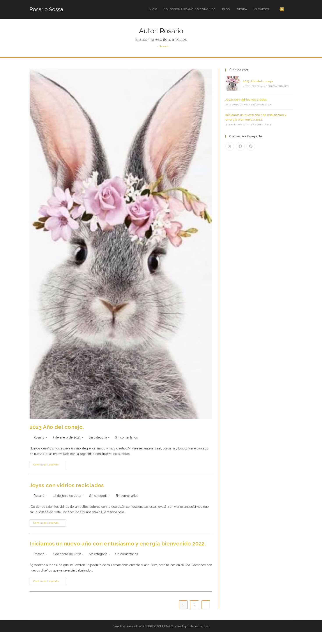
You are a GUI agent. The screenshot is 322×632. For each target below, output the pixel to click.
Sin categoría (98, 437)
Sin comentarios (126, 437)
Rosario (164, 46)
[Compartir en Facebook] (240, 146)
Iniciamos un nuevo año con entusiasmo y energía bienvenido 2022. (118, 543)
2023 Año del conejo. (57, 427)
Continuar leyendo (49, 465)
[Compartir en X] (229, 146)
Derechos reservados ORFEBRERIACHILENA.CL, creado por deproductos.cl (161, 626)
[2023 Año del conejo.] (232, 83)
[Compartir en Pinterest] (250, 146)
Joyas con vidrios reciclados (67, 485)
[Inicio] (154, 46)
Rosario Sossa (46, 9)
